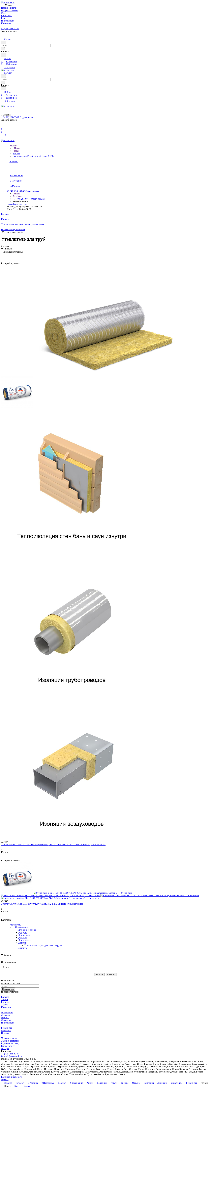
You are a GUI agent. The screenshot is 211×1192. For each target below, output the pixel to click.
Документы (6, 1020)
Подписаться (8, 989)
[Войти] (2, 126)
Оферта (4, 1079)
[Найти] (3, 55)
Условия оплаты (9, 1038)
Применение (21, 927)
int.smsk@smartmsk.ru (17, 204)
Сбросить (111, 974)
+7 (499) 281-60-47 (10, 28)
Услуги (4, 1004)
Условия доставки (10, 1041)
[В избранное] (2, 855)
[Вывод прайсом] (12, 256)
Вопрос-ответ (7, 1046)
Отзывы (5, 1017)
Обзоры (5, 1048)
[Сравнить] (2, 858)
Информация (7, 1022)
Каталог (5, 997)
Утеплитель (15, 924)
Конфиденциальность (11, 1077)
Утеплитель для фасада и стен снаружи (43, 945)
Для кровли (24, 935)
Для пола (22, 937)
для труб (22, 948)
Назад (17, 148)
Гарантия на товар (10, 1043)
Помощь (5, 1033)
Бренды (5, 1002)
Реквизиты (6, 1028)
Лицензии (6, 1015)
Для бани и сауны (27, 930)
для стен (22, 943)
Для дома (22, 932)
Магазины (6, 1030)
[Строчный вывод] (7, 256)
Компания (6, 1007)
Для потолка (24, 940)
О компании (7, 1012)
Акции (4, 999)
